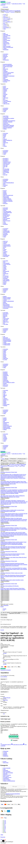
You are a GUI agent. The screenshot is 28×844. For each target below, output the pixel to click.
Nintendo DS (6, 171)
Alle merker (5, 133)
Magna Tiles (5, 88)
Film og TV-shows (7, 775)
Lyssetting (5, 251)
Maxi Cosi (5, 320)
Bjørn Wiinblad (6, 280)
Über (4, 397)
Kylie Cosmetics (6, 218)
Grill (4, 336)
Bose (4, 144)
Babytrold (5, 316)
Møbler (4, 252)
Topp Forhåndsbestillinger (8, 182)
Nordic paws (5, 399)
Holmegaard (5, 273)
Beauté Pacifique (6, 214)
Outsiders (5, 90)
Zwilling (5, 268)
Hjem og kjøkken (6, 37)
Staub (4, 270)
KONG (4, 392)
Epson (4, 435)
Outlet (4, 58)
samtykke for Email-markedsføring (13, 793)
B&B (4, 396)
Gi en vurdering (4, 617)
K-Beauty (5, 229)
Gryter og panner (6, 244)
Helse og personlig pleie (8, 47)
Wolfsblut (5, 405)
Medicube (5, 219)
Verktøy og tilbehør (7, 198)
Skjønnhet (5, 36)
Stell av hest (5, 384)
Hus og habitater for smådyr (9, 382)
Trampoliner (5, 79)
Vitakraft (5, 395)
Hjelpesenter (5, 751)
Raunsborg (5, 213)
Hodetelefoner (6, 422)
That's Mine (5, 324)
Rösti (4, 261)
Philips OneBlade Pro (7, 140)
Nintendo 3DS (6, 170)
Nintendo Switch (6, 163)
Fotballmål (5, 71)
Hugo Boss (5, 209)
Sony (4, 143)
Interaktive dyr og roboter (8, 72)
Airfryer (4, 243)
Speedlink (5, 438)
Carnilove (5, 398)
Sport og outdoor (6, 40)
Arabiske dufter (6, 230)
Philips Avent (6, 321)
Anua (4, 221)
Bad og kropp (6, 196)
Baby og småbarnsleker (8, 65)
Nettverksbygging (6, 428)
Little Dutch (5, 97)
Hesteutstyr (5, 385)
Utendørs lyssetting (7, 341)
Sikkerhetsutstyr (6, 305)
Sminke (4, 191)
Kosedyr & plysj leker (7, 66)
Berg (4, 99)
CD (4, 610)
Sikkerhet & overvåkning (8, 126)
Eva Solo (5, 359)
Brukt (4, 183)
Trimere (4, 202)
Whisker (5, 402)
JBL (4, 137)
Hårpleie (5, 192)
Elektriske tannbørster (7, 199)
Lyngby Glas (5, 277)
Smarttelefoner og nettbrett (8, 118)
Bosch (4, 353)
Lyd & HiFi (5, 119)
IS (4, 829)
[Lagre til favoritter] (1, 648)
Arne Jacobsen (6, 279)
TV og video (5, 117)
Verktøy (4, 44)
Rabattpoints (5, 755)
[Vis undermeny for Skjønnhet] (8, 20)
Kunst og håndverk (7, 73)
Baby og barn (6, 776)
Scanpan (5, 266)
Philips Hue (5, 142)
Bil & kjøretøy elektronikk (8, 125)
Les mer (2, 629)
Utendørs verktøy (6, 343)
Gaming (4, 417)
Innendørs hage (6, 255)
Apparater (5, 242)
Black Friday (5, 762)
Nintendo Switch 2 (7, 161)
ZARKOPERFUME (7, 212)
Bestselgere (5, 56)
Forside (2, 606)
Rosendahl (5, 278)
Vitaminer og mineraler (8, 201)
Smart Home (5, 116)
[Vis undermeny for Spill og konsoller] (12, 19)
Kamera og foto (6, 124)
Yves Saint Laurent (7, 211)
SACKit (5, 281)
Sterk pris (5, 55)
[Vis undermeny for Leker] (7, 16)
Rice (4, 323)
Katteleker (5, 377)
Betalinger (5, 754)
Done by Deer (6, 318)
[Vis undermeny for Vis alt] (7, 14)
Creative (5, 439)
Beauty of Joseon (6, 220)
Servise (4, 247)
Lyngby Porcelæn (6, 264)
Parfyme (5, 190)
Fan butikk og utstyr (7, 777)
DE (5, 827)
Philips (4, 141)
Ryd (2, 605)
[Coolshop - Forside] (10, 10)
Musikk (4, 608)
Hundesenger (6, 375)
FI (4, 824)
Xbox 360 (5, 166)
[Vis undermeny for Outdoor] (8, 24)
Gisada (4, 223)
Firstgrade (5, 102)
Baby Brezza (5, 313)
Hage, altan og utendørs (8, 772)
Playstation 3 (5, 160)
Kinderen (5, 39)
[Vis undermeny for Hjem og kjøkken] (11, 21)
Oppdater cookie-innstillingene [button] (7, 841)
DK (5, 820)
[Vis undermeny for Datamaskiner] (10, 27)
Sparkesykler (5, 74)
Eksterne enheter (6, 427)
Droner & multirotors (7, 127)
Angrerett (5, 753)
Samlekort (5, 77)
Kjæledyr (5, 41)
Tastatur (4, 420)
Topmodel (5, 94)
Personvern (3, 837)
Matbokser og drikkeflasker (8, 75)
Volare (4, 92)
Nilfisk (4, 351)
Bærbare (5, 419)
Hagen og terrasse (6, 46)
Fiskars (4, 272)
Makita (4, 356)
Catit (4, 393)
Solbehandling (6, 197)
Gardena (5, 350)
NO (5, 823)
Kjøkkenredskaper (7, 245)
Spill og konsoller (6, 35)
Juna (4, 274)
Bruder (4, 95)
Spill (4, 67)
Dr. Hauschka (6, 216)
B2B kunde (5, 7)
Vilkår (2, 834)
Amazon (5, 146)
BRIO (4, 96)
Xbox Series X (6, 164)
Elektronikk (5, 34)
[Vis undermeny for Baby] (6, 23)
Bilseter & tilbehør (7, 297)
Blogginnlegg (6, 59)
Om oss (4, 761)
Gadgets (5, 48)
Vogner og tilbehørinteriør (8, 301)
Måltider (5, 296)
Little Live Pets (6, 103)
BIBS (4, 317)
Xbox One (5, 165)
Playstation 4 (5, 159)
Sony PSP (5, 174)
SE (5, 826)
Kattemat (5, 376)
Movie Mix (5, 700)
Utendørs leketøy (6, 80)
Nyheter (4, 57)
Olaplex (4, 210)
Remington (5, 224)
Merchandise (5, 49)
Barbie (4, 87)
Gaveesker (5, 233)
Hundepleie (5, 374)
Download (5, 185)
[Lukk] (1, 457)
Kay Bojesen (5, 275)
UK (5, 822)
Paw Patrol (5, 100)
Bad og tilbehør (6, 304)
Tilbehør (5, 128)
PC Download (6, 168)
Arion (4, 391)
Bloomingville (6, 271)
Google (4, 436)
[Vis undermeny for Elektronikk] (9, 17)
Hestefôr (5, 383)
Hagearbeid (5, 337)
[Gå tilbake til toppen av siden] (1, 733)
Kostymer (5, 81)
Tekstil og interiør (6, 298)
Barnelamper (5, 308)
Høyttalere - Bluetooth (7, 121)
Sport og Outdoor (6, 779)
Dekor (4, 250)
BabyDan (5, 314)
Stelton (4, 265)
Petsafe (4, 400)
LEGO (4, 86)
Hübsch (4, 282)
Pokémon (5, 89)
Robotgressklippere (7, 340)
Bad (4, 248)
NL (5, 828)
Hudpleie (5, 194)
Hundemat (5, 371)
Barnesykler (5, 68)
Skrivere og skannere (7, 426)
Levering (5, 752)
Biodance (5, 217)
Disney (4, 93)
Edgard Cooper (6, 404)
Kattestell (5, 378)
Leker (4, 33)
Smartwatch (5, 123)
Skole (4, 78)
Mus (4, 421)
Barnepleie (5, 203)
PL (5, 831)
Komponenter (6, 424)
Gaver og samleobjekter (8, 306)
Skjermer (5, 423)
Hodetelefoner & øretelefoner (9, 120)
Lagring (4, 249)
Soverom (5, 254)
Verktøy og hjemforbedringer (9, 780)
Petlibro (4, 403)
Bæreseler (5, 303)
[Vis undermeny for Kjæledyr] (8, 26)
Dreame (4, 134)
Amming (5, 299)
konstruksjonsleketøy (7, 64)
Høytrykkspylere (6, 338)
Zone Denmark (6, 263)
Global (4, 267)
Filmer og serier (6, 43)
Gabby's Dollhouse (7, 101)
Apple (4, 136)
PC (3, 167)
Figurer (4, 70)
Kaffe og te (5, 241)
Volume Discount (6, 697)
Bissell (4, 135)
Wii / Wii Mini (6, 172)
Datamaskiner (6, 42)
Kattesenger (5, 380)
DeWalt (4, 354)
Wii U (4, 173)
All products (5, 54)
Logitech (5, 139)
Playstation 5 (5, 158)
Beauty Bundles (6, 232)
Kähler (4, 284)
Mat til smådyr (6, 381)
